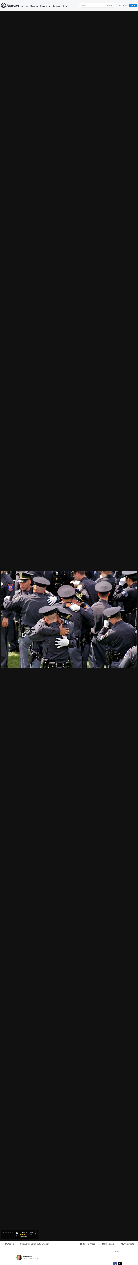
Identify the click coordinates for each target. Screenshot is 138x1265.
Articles (24, 5)
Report (118, 1251)
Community (45, 5)
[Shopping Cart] (120, 5)
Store (65, 5)
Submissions (109, 1243)
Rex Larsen (27, 1256)
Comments (129, 1243)
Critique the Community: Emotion (34, 1243)
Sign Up (133, 5)
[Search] (114, 5)
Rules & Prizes (88, 1243)
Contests (56, 5)
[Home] (10, 5)
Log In (125, 5)
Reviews (34, 5)
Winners (10, 1243)
